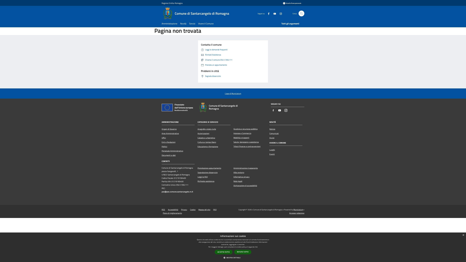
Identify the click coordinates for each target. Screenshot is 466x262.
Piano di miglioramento (172, 213)
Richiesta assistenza (206, 181)
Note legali (237, 181)
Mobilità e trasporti (241, 137)
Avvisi (271, 137)
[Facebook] (267, 13)
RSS (163, 209)
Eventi (272, 154)
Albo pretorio (238, 172)
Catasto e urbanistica (206, 137)
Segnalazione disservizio (208, 172)
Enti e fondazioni (168, 142)
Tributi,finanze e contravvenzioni (247, 146)
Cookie (193, 209)
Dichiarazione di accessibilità (245, 185)
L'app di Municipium (233, 93)
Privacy (184, 209)
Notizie (272, 129)
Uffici (164, 137)
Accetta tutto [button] (223, 252)
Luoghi (272, 149)
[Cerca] (301, 13)
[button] (233, 257)
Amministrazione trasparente (245, 168)
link (256, 247)
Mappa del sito (204, 209)
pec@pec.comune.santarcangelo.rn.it (177, 191)
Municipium (298, 209)
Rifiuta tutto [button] (243, 252)
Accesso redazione (296, 213)
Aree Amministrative (170, 133)
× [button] (463, 235)
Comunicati (274, 133)
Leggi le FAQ (203, 176)
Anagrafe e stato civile (207, 129)
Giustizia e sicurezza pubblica (245, 128)
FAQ (215, 209)
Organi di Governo (169, 129)
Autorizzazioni (203, 133)
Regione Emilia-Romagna (172, 3)
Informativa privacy (241, 176)
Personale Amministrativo (172, 150)
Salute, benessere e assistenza (246, 142)
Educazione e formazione (208, 146)
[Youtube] (273, 13)
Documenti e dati (169, 155)
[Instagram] (279, 13)
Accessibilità (173, 209)
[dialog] (233, 247)
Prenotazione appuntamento (209, 168)
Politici (164, 146)
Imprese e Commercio (242, 133)
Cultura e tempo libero (207, 142)
